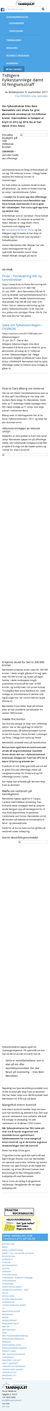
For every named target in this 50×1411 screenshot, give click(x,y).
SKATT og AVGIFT (10, 1363)
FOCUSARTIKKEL (10, 1274)
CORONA (6, 1262)
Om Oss (5, 1406)
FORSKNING (7, 1283)
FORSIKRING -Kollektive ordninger (17, 1277)
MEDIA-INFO (12, 47)
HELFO (5, 1293)
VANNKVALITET (9, 1375)
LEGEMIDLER (8, 1302)
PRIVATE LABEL (9, 1351)
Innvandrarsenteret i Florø (19, 229)
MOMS (5, 1317)
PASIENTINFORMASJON (13, 1339)
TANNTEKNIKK (16, 30)
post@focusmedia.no (11, 1400)
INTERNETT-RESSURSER (17, 55)
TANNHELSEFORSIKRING (13, 1366)
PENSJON (6, 1342)
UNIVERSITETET (9, 1372)
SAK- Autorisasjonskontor (13, 1354)
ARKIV (5, 1247)
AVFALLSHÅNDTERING (12, 1250)
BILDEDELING (8, 1256)
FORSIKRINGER (9, 1280)
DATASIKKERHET (10, 1265)
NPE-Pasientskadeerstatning (15, 1335)
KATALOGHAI (8, 1296)
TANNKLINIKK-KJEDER (12, 1369)
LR (3, 1308)
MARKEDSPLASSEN (11, 1311)
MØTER (5, 1326)
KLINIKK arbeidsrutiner (12, 1299)
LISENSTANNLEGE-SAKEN (14, 1305)
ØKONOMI (7, 1378)
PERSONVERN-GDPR (11, 1345)
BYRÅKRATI (7, 1259)
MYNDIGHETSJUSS (10, 1323)
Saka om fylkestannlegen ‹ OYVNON (22, 327)
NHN (4, 1332)
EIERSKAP (6, 1271)
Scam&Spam (8, 1357)
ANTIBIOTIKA (8, 1244)
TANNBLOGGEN (13, 40)
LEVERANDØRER (16, 23)
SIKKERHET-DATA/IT (11, 1360)
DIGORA (6, 1268)
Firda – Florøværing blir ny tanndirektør (22, 278)
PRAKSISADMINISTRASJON (14, 1348)
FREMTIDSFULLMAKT (12, 1286)
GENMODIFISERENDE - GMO (15, 1290)
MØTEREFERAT (9, 1329)
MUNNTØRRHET (9, 1320)
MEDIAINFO (7, 1314)
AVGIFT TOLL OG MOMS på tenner (18, 1253)
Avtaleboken (12, 63)
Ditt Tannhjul (15, 69)
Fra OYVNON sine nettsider (31, 96)
